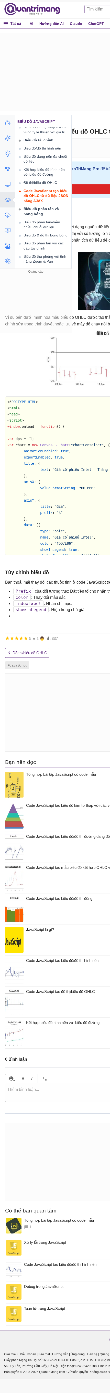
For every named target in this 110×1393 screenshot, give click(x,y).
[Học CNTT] (7, 199)
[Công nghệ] (7, 184)
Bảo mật (44, 1354)
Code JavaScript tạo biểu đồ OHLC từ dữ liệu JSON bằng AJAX (46, 196)
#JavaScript (17, 665)
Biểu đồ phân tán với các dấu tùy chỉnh (44, 245)
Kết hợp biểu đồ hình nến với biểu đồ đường (44, 172)
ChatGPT (96, 24)
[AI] (7, 123)
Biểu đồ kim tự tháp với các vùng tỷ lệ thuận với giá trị (46, 129)
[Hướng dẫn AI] (7, 153)
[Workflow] (7, 169)
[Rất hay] (26, 638)
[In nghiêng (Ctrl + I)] (31, 1078)
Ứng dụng (78, 1354)
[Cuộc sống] (7, 246)
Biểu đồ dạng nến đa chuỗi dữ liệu (45, 159)
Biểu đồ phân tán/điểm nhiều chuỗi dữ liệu (42, 224)
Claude (76, 24)
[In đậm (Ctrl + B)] (22, 1078)
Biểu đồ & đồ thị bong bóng (46, 235)
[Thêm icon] (11, 1078)
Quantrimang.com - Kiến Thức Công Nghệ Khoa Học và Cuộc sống (34, 9)
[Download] (7, 215)
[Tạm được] (12, 638)
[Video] (7, 230)
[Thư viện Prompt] (7, 138)
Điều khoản (28, 1354)
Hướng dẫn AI (51, 24)
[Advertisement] (36, 307)
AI (31, 24)
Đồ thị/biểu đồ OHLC (40, 183)
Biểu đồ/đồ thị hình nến (42, 148)
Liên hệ (92, 1354)
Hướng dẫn (60, 1354)
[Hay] (21, 638)
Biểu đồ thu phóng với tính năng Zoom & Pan (45, 259)
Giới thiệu (11, 1354)
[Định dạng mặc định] (43, 1078)
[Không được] (7, 638)
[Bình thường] (16, 638)
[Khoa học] (7, 261)
